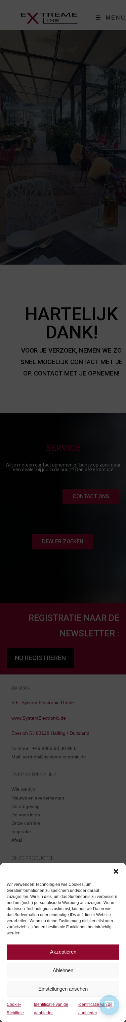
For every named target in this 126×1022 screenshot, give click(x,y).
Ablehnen (63, 970)
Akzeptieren (63, 952)
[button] (116, 871)
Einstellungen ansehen (63, 989)
